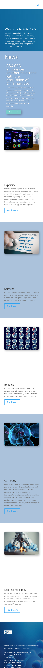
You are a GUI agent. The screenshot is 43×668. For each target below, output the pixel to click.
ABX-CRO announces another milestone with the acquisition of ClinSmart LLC (21, 74)
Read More (13, 112)
